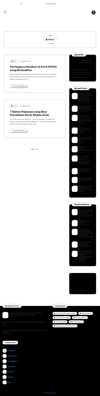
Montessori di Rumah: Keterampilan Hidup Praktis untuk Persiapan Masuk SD (86, 212)
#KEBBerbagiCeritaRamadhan (66, 326)
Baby (14, 61)
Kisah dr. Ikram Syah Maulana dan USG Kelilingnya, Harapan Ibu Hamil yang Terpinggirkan (26, 313)
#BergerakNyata (80, 317)
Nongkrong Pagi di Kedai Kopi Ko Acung (85, 178)
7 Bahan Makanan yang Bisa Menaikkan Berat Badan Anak (29, 113)
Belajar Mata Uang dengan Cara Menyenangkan (85, 243)
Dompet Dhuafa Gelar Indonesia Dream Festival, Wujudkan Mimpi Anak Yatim (86, 119)
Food (14, 106)
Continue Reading (18, 86)
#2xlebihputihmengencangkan (66, 313)
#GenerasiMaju (61, 322)
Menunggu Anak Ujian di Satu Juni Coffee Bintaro (86, 139)
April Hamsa (86, 60)
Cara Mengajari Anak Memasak (86, 222)
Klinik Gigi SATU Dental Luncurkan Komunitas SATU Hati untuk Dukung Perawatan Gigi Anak (86, 233)
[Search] (94, 12)
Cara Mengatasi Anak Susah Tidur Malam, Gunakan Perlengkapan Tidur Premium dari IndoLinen (86, 256)
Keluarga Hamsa (50, 393)
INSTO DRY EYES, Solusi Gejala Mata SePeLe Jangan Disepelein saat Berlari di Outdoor (85, 97)
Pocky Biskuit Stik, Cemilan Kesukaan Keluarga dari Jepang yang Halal (23, 322)
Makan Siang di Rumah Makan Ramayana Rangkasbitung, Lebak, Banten (84, 159)
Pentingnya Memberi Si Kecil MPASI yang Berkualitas (33, 68)
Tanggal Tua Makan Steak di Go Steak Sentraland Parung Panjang (85, 189)
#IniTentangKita (77, 322)
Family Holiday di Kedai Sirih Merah (85, 170)
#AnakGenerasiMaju (62, 317)
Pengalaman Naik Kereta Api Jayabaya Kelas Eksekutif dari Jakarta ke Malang (24, 331)
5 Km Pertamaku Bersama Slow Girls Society (85, 129)
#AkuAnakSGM (86, 313)
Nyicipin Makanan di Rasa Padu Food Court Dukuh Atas (85, 108)
